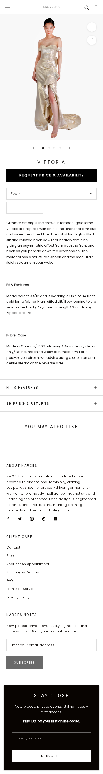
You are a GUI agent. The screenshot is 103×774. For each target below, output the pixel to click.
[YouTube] (55, 518)
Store (11, 555)
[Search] (86, 7)
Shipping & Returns (27, 403)
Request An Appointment (27, 564)
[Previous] (33, 148)
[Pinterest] (43, 518)
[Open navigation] (7, 7)
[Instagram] (32, 518)
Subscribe (51, 756)
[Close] (93, 691)
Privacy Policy (17, 597)
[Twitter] (20, 518)
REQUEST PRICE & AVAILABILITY (51, 175)
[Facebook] (8, 518)
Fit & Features (22, 387)
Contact (13, 547)
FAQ (9, 580)
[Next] (70, 148)
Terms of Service (21, 588)
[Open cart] (96, 7)
